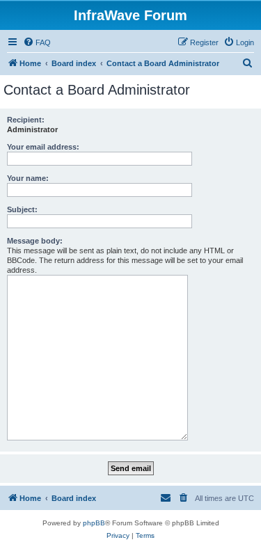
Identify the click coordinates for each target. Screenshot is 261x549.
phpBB (94, 523)
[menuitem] (37, 42)
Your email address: (43, 147)
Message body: (35, 241)
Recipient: (26, 120)
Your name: (28, 178)
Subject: (22, 209)
